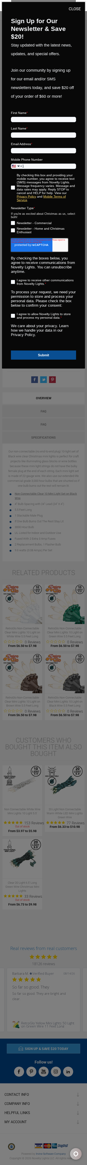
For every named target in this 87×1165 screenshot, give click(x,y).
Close (75, 8)
